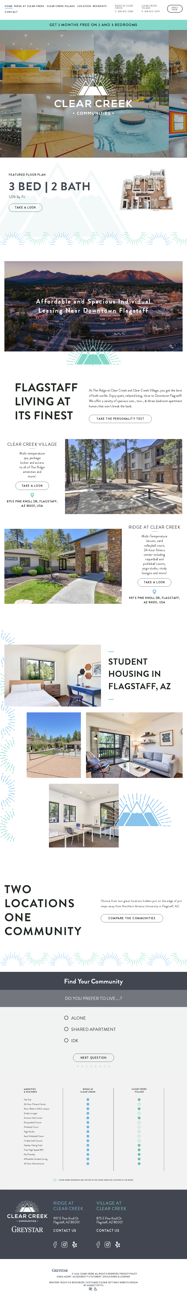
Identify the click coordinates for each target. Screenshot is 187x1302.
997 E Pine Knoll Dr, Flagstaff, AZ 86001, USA (154, 600)
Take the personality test (120, 419)
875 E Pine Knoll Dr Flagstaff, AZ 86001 (109, 1220)
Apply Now (175, 8)
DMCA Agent (64, 1276)
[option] (93, 94)
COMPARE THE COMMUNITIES (132, 918)
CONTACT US (64, 1230)
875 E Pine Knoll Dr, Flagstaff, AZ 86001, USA (32, 503)
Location (84, 6)
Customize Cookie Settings (102, 1282)
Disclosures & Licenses (116, 1276)
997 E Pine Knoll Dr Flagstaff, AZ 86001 (66, 1220)
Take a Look (25, 207)
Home (9, 6)
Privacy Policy (128, 1273)
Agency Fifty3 (95, 1285)
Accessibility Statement (87, 1276)
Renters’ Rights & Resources (67, 1282)
